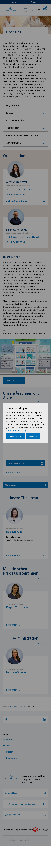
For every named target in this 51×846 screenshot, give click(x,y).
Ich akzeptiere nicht (15, 436)
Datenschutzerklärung (16, 430)
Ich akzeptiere (32, 436)
